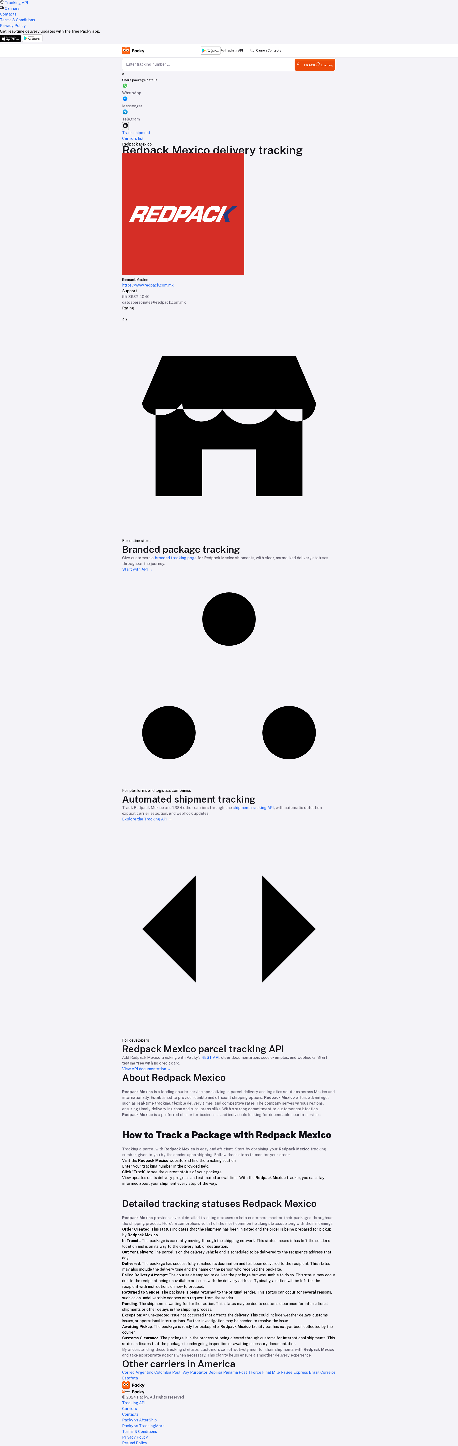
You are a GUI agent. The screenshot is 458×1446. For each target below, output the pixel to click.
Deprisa (215, 1372)
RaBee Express (295, 1372)
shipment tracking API (253, 807)
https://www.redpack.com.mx (148, 285)
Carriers (262, 50)
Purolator (199, 1372)
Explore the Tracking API (147, 819)
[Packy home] (133, 50)
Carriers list (133, 138)
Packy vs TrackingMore (143, 1426)
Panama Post (235, 1372)
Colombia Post (168, 1372)
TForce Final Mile (264, 1372)
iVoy (186, 1372)
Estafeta (130, 1378)
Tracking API (234, 50)
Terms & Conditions (139, 1431)
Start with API (137, 569)
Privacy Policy (135, 1437)
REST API (210, 1057)
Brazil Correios (322, 1372)
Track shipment (136, 133)
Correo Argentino (138, 1372)
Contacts (274, 50)
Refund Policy (134, 1443)
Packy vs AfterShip (139, 1420)
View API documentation (146, 1069)
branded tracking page (176, 558)
